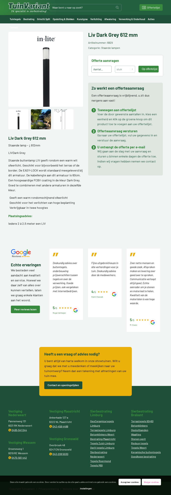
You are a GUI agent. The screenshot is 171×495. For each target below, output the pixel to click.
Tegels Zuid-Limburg (102, 443)
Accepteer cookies (130, 482)
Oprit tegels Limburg (102, 447)
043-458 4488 (60, 426)
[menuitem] (15, 19)
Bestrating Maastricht (103, 438)
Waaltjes (136, 434)
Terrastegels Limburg (103, 430)
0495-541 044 (19, 430)
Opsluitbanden (139, 430)
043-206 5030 (60, 454)
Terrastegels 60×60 (142, 421)
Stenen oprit (138, 438)
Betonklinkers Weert (102, 434)
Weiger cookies (151, 482)
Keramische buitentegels (146, 452)
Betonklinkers (139, 425)
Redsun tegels (139, 443)
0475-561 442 (19, 457)
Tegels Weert (139, 447)
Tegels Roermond (100, 461)
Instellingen (86, 488)
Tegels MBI (96, 465)
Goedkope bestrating (143, 456)
